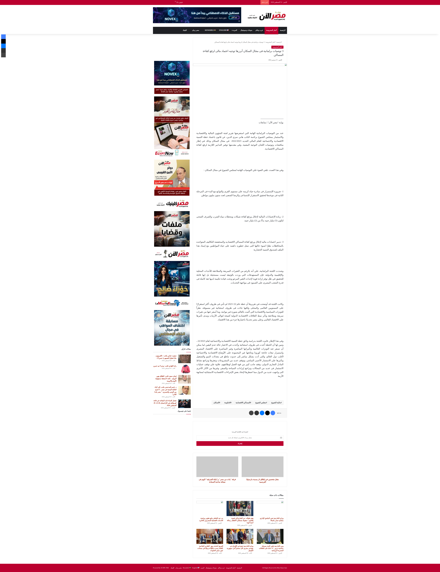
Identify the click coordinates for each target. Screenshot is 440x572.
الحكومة (227, 403)
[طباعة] (251, 413)
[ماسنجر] (262, 413)
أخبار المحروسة (271, 30)
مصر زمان (196, 30)
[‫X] (168, 2)
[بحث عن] (154, 2)
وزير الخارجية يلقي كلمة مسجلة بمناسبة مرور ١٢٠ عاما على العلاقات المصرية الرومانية (271, 548)
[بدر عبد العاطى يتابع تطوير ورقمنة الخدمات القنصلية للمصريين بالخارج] (209, 508)
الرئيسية (282, 30)
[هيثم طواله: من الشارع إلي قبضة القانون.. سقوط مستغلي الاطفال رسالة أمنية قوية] (240, 508)
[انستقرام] (161, 2)
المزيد (235, 30)
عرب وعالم (259, 30)
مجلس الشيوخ (260, 403)
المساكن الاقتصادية (243, 403)
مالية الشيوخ (276, 403)
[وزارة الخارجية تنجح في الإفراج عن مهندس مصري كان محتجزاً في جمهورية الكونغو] (240, 536)
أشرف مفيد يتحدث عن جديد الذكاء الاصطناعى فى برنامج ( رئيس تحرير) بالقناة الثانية (171, 119)
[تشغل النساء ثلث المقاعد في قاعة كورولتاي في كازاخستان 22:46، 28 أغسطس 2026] (184, 403)
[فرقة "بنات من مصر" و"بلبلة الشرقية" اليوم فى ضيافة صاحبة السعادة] (217, 466)
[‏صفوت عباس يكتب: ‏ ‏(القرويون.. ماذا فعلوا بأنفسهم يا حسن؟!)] (184, 359)
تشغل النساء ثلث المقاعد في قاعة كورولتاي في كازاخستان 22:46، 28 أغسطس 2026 (165, 403)
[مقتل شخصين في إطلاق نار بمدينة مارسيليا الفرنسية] (262, 466)
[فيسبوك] (172, 2)
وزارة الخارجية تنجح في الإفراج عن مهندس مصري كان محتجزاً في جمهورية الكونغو (240, 548)
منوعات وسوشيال (246, 30)
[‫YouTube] (165, 2)
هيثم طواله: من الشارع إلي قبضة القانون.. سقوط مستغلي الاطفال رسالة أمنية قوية (240, 520)
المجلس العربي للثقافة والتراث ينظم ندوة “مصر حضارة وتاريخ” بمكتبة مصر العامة (172, 90)
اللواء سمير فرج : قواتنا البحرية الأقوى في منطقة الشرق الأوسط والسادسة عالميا (172, 192)
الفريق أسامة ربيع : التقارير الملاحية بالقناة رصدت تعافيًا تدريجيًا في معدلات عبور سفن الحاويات (210, 548)
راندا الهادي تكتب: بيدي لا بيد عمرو (165, 366)
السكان (216, 403)
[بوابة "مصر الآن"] (266, 16)
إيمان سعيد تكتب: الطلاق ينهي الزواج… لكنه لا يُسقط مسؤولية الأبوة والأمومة (165, 378)
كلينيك (185, 30)
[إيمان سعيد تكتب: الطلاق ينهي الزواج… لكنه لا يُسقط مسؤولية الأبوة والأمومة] (184, 379)
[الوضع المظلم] (158, 2)
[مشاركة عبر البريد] (256, 413)
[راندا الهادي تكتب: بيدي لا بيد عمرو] (184, 369)
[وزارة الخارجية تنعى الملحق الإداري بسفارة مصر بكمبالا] (270, 508)
